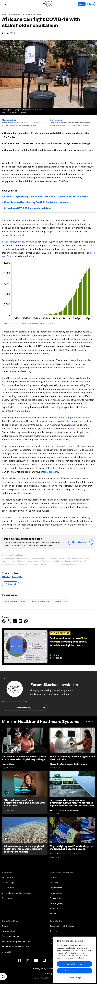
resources (7, 339)
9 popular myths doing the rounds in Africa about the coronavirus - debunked (46, 196)
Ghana (33, 241)
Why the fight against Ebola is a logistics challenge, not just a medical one (71, 847)
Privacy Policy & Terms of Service (48, 969)
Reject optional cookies (74, 971)
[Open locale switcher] (3, 976)
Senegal (20, 241)
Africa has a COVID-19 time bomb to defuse (27, 208)
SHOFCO (6, 449)
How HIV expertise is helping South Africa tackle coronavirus (37, 202)
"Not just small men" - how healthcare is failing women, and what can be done (24, 803)
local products (50, 471)
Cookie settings (74, 978)
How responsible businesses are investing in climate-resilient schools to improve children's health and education (72, 803)
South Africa (8, 241)
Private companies (67, 417)
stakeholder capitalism (14, 177)
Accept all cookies (74, 964)
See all (90, 721)
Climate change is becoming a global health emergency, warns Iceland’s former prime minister (24, 849)
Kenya (49, 381)
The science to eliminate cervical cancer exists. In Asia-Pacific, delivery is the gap (24, 758)
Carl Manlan (56, 120)
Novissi (78, 503)
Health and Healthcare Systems (22, 14)
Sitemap (49, 973)
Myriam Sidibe (9, 120)
